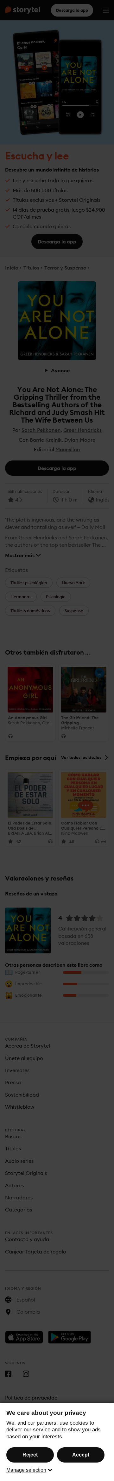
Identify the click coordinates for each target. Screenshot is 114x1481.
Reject (30, 1454)
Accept (80, 1454)
